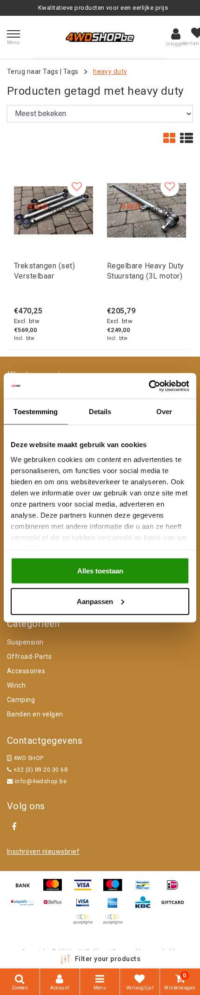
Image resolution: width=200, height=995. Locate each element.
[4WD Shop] (100, 37)
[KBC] (146, 906)
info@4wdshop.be (41, 781)
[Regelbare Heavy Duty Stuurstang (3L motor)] (146, 210)
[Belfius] (56, 906)
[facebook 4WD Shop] (14, 827)
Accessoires (26, 671)
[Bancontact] (146, 889)
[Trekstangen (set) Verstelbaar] (53, 210)
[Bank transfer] (26, 889)
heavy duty (110, 71)
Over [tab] (164, 412)
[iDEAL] (175, 889)
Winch (16, 685)
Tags (71, 71)
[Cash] (175, 906)
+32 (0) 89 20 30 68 (39, 769)
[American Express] (116, 906)
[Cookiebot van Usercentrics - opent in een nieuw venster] (148, 386)
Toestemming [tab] (35, 412)
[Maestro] (116, 889)
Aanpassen (95, 601)
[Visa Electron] (86, 906)
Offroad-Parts (29, 656)
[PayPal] (86, 923)
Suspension (25, 642)
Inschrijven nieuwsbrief (43, 851)
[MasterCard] (56, 889)
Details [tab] (100, 412)
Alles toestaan (100, 571)
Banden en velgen (35, 714)
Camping (21, 699)
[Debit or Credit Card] (115, 923)
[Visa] (86, 889)
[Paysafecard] (26, 906)
